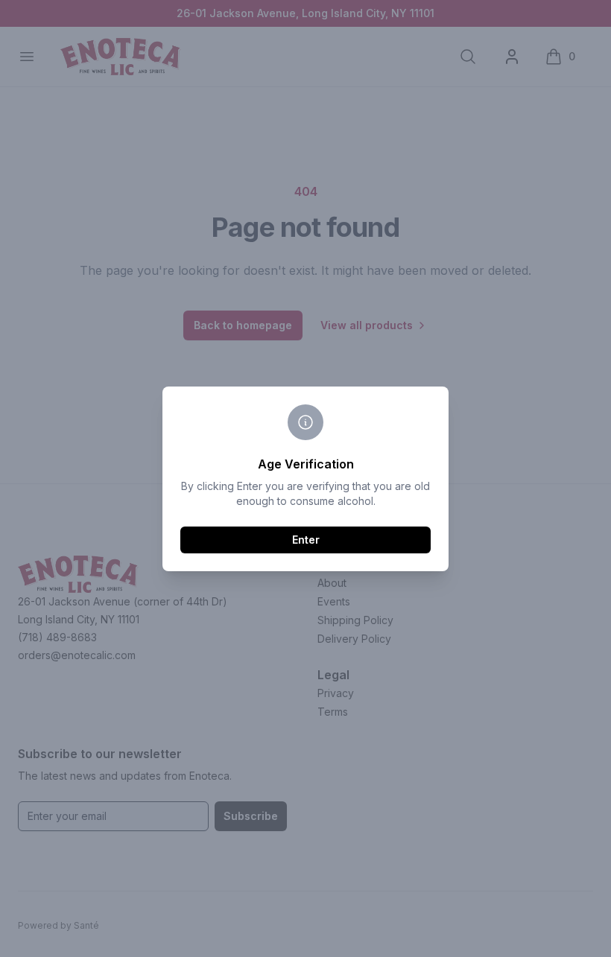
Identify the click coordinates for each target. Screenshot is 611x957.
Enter (306, 539)
